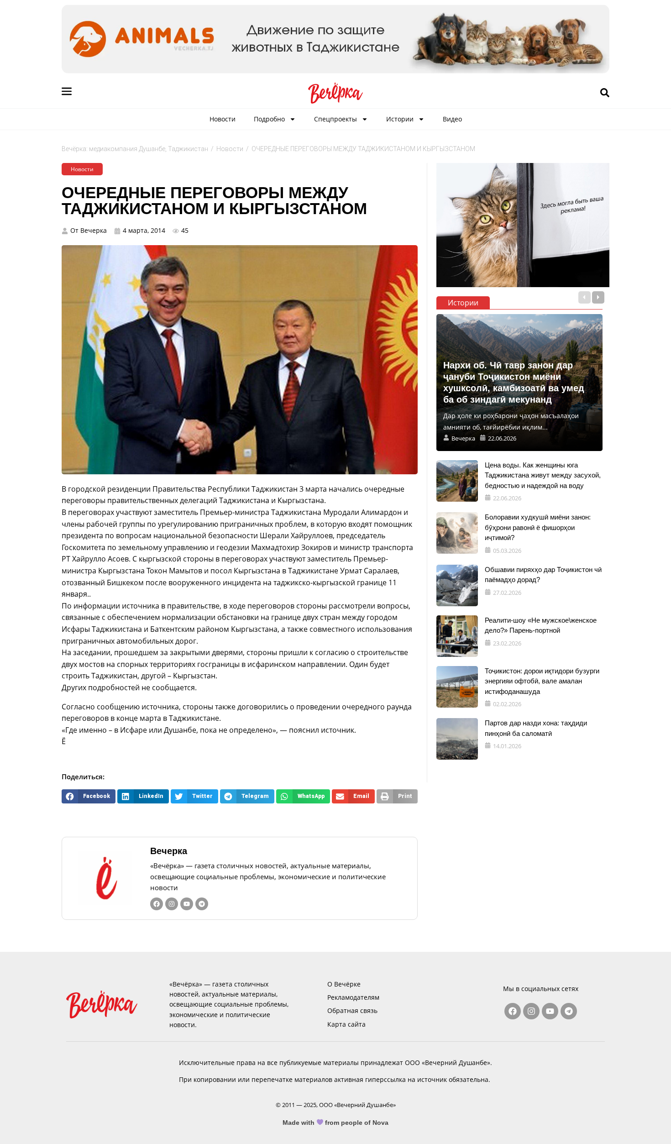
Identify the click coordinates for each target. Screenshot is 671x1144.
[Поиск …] (604, 93)
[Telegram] (201, 903)
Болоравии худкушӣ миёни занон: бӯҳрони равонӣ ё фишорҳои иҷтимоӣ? (538, 527)
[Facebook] (156, 903)
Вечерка (168, 851)
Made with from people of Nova (336, 1122)
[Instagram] (171, 903)
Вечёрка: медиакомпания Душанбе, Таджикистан (135, 148)
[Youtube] (186, 903)
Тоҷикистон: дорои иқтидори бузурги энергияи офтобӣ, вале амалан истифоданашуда (542, 681)
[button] (88, 796)
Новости (223, 119)
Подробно (269, 119)
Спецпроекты (335, 119)
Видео (452, 119)
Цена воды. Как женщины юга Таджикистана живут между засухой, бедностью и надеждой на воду (543, 475)
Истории (400, 119)
